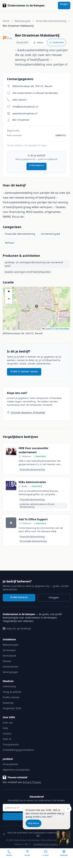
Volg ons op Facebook (18, 628)
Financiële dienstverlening (51, 21)
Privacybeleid (10, 764)
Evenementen (10, 666)
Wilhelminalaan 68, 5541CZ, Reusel (23, 333)
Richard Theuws (32, 782)
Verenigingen (10, 672)
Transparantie (11, 744)
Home (6, 21)
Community (9, 686)
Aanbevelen (58, 42)
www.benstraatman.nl (25, 113)
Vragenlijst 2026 (12, 708)
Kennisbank (9, 655)
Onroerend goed (50, 233)
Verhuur (9, 242)
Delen (40, 42)
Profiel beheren (36, 165)
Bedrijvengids (23, 21)
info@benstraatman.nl (25, 106)
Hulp (5, 728)
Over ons (8, 722)
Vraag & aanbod (12, 691)
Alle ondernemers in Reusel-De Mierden (35, 93)
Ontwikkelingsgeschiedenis (18, 749)
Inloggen (64, 4)
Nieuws (7, 661)
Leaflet (47, 328)
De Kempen (9, 650)
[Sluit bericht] (67, 808)
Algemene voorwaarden (16, 769)
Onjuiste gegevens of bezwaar (28, 412)
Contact (7, 733)
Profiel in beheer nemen (24, 371)
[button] (38, 308)
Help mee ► (33, 823)
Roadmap (8, 702)
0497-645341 (19, 99)
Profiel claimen (11, 697)
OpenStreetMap (62, 328)
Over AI (7, 739)
